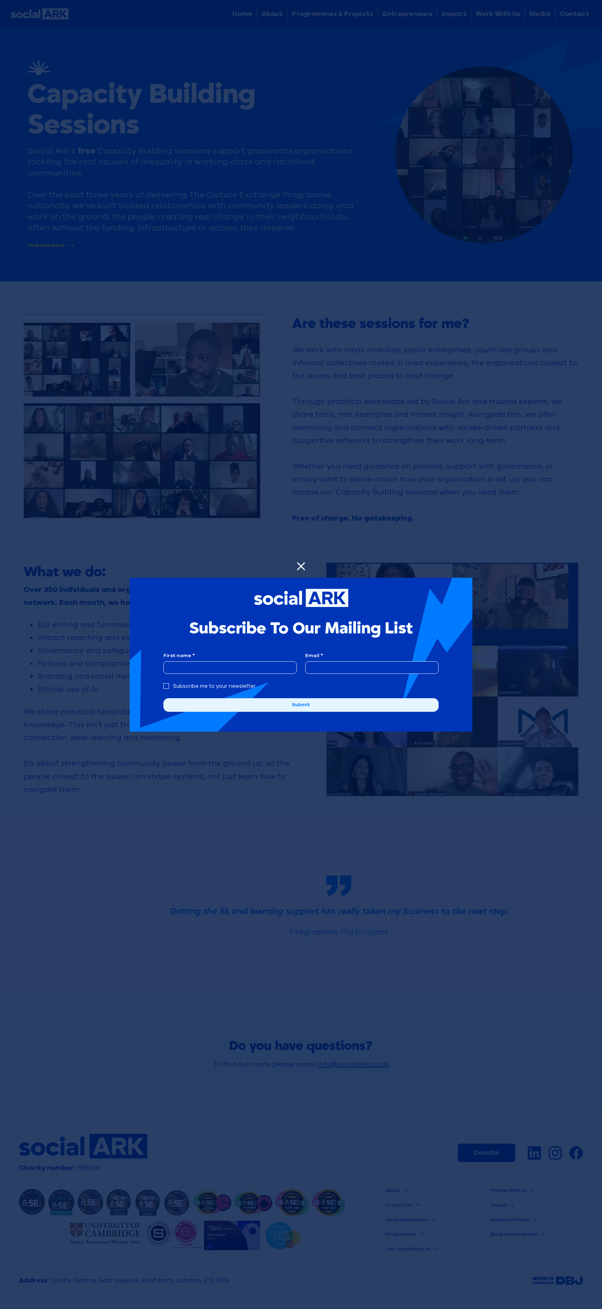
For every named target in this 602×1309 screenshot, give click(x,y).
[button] (301, 566)
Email (314, 656)
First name (179, 656)
